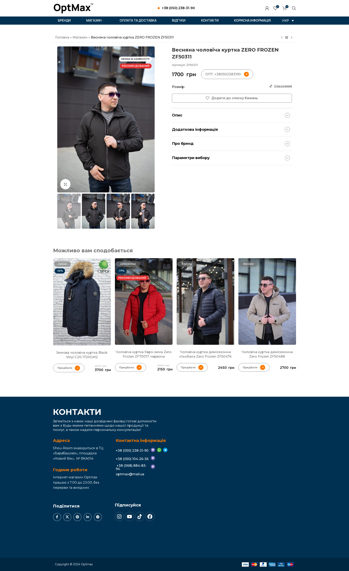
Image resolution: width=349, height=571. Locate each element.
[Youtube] (129, 516)
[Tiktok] (139, 516)
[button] (288, 21)
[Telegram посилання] (98, 517)
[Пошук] (294, 8)
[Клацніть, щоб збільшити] (65, 184)
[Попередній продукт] (281, 37)
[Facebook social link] (57, 517)
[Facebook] (149, 516)
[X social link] (67, 517)
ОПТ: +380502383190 (223, 74)
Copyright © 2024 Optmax (74, 564)
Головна (62, 37)
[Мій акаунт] (267, 8)
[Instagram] (119, 516)
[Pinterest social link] (77, 517)
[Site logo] (73, 8)
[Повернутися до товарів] (286, 37)
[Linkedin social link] (88, 517)
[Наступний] (291, 37)
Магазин (80, 37)
